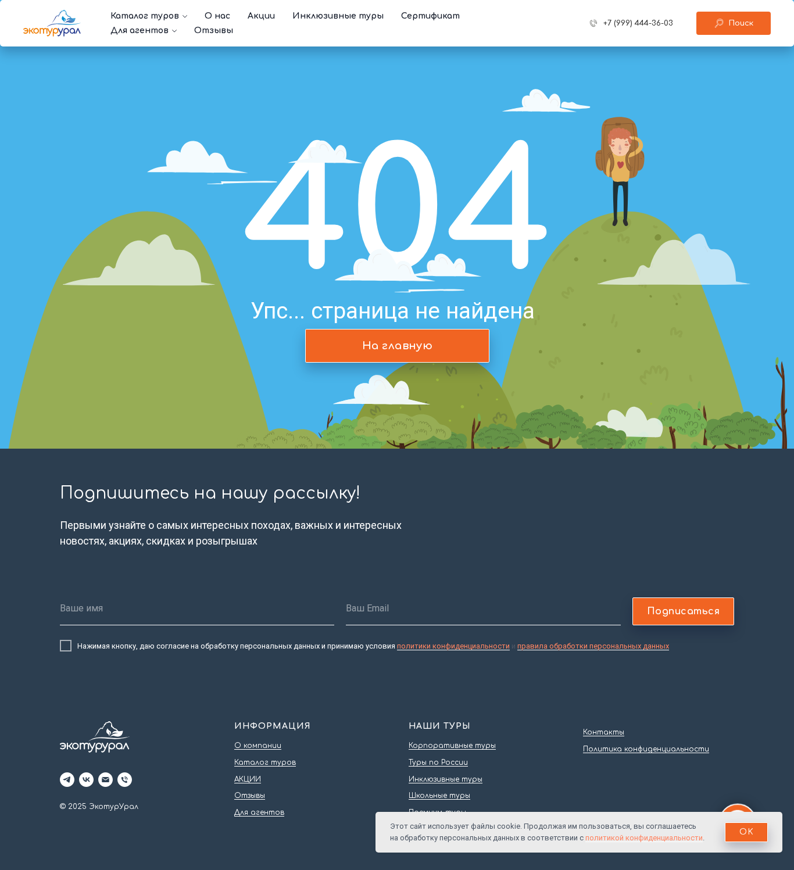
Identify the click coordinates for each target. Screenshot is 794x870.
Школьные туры (439, 796)
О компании (257, 746)
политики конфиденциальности (453, 646)
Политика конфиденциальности (646, 749)
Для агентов (139, 30)
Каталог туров (144, 16)
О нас (217, 16)
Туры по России (438, 762)
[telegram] (67, 779)
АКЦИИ (247, 779)
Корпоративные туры (452, 746)
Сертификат (430, 16)
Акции (261, 16)
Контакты (603, 732)
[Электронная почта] (105, 779)
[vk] (86, 779)
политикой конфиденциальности (644, 837)
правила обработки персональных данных (593, 646)
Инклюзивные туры (338, 16)
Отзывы (213, 30)
